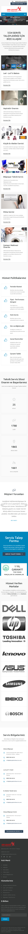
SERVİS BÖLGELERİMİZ (21, 1)
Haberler (5, 867)
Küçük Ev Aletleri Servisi (13, 144)
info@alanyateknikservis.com (14, 760)
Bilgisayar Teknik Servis (13, 177)
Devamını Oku (6, 85)
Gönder (5, 919)
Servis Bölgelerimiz (8, 874)
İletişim (5, 877)
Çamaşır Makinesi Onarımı (10, 246)
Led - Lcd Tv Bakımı (11, 73)
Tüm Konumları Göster (13, 831)
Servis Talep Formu (17, 3)
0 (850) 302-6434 (5, 851)
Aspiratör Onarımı (10, 108)
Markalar (5, 865)
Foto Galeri (6, 869)
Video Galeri (6, 872)
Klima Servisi (8, 212)
